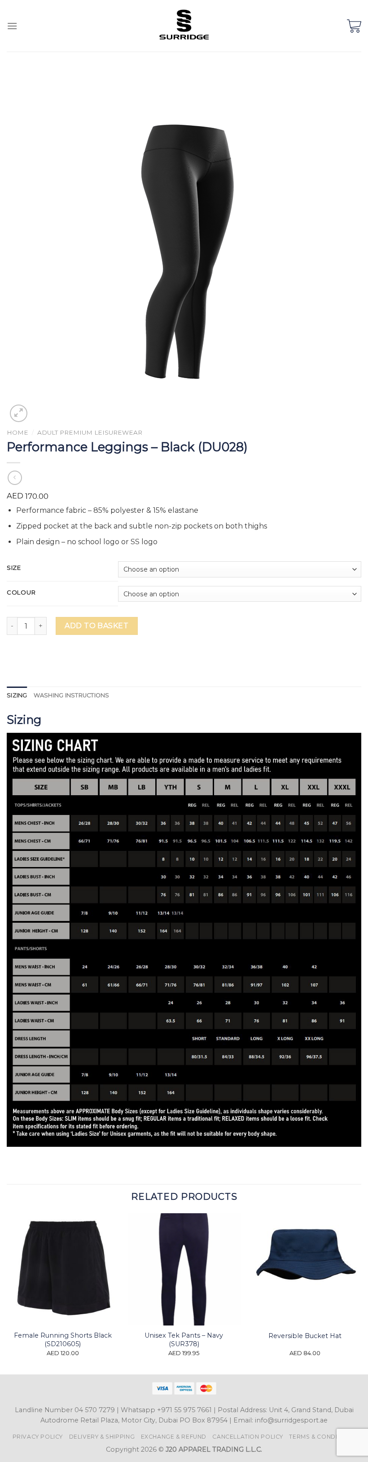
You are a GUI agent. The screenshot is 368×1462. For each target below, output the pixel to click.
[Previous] (7, 1293)
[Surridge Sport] (184, 26)
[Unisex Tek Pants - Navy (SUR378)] (184, 1269)
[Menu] (12, 26)
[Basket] (354, 26)
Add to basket (96, 625)
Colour (21, 593)
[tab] (17, 696)
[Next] (361, 1293)
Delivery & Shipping (102, 1436)
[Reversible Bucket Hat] (305, 1269)
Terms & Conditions (322, 1436)
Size (14, 568)
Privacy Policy (38, 1436)
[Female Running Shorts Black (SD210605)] (63, 1269)
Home (17, 432)
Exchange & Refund (173, 1436)
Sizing (17, 695)
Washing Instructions (72, 695)
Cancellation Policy (247, 1436)
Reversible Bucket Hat (305, 1336)
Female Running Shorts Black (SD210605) (63, 1339)
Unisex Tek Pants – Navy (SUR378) (184, 1339)
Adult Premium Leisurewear (89, 432)
